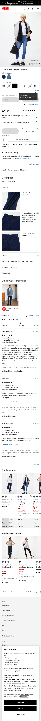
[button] (11, 201)
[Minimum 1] (4, 131)
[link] (23, 2)
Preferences (20, 714)
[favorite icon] (16, 561)
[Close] (33, 96)
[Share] (3, 140)
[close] (2, 2)
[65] (9, 77)
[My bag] (33, 8)
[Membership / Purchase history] (28, 8)
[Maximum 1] (16, 131)
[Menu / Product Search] (38, 8)
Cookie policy (24, 697)
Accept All (20, 703)
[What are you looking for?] (23, 8)
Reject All (20, 708)
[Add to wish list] (16, 286)
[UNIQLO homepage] (5, 8)
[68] (4, 77)
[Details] (36, 116)
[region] (20, 683)
